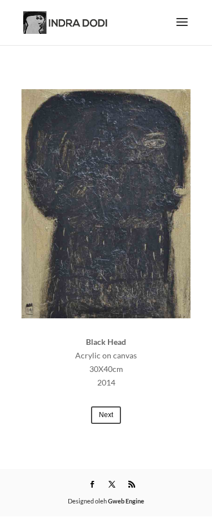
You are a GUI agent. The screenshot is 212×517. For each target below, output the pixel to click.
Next (106, 415)
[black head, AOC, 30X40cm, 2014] (106, 203)
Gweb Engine (126, 501)
